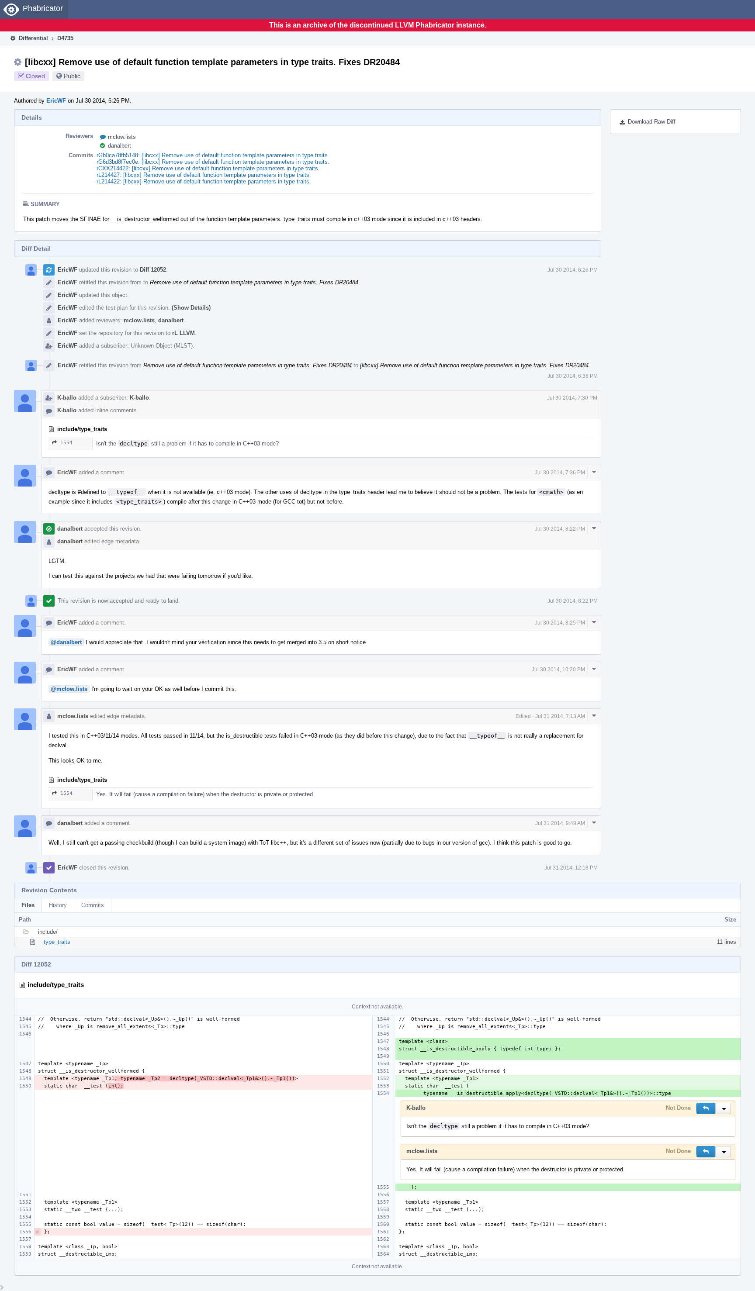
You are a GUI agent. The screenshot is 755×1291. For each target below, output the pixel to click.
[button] (705, 1108)
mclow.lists (122, 137)
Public (72, 75)
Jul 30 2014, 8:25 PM (560, 623)
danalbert (119, 145)
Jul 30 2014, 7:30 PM (572, 398)
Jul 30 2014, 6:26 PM (572, 270)
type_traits (57, 942)
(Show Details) (191, 307)
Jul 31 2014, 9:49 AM (560, 823)
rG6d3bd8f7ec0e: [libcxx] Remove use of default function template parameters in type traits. (213, 162)
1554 (66, 442)
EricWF (56, 100)
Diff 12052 (153, 269)
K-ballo (66, 397)
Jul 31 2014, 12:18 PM (571, 868)
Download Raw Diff (651, 121)
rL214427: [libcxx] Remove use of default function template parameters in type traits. (204, 175)
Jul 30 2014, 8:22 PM (560, 529)
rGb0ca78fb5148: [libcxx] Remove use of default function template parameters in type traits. (213, 155)
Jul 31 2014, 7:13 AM (560, 716)
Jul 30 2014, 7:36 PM (560, 472)
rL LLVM (183, 333)
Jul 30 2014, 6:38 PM (572, 376)
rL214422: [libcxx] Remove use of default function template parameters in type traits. (204, 181)
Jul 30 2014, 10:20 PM (558, 669)
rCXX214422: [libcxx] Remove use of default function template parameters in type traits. (208, 168)
